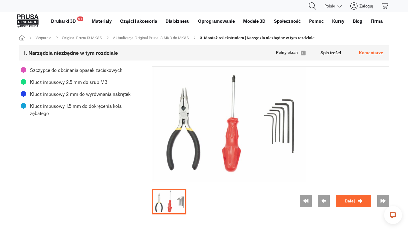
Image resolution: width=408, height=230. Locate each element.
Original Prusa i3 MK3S (82, 37)
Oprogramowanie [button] (216, 21)
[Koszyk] (385, 6)
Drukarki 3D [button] (66, 20)
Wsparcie (43, 37)
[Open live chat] (393, 215)
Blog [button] (357, 21)
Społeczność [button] (287, 21)
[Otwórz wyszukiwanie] (312, 6)
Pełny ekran (287, 52)
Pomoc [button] (316, 21)
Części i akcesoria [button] (138, 21)
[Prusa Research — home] (28, 21)
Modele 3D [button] (254, 21)
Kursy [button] (338, 21)
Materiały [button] (102, 21)
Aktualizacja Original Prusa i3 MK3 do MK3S (151, 37)
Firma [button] (377, 21)
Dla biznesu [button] (177, 21)
